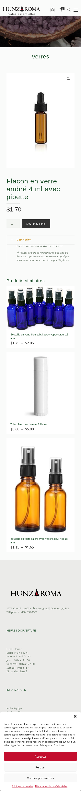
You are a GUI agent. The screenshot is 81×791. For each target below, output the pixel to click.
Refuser (40, 767)
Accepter (40, 756)
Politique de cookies (22, 786)
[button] (75, 716)
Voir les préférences (40, 778)
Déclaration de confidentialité (51, 786)
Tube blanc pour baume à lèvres (28, 424)
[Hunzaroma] (21, 10)
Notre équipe (14, 708)
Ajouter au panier (36, 223)
